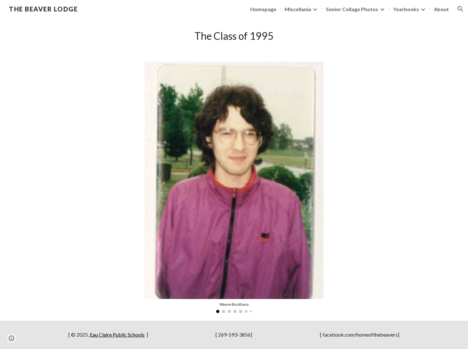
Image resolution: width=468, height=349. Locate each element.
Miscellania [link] (298, 9)
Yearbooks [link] (406, 9)
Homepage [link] (263, 9)
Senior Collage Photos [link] (352, 9)
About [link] (441, 9)
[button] (460, 9)
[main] (234, 35)
